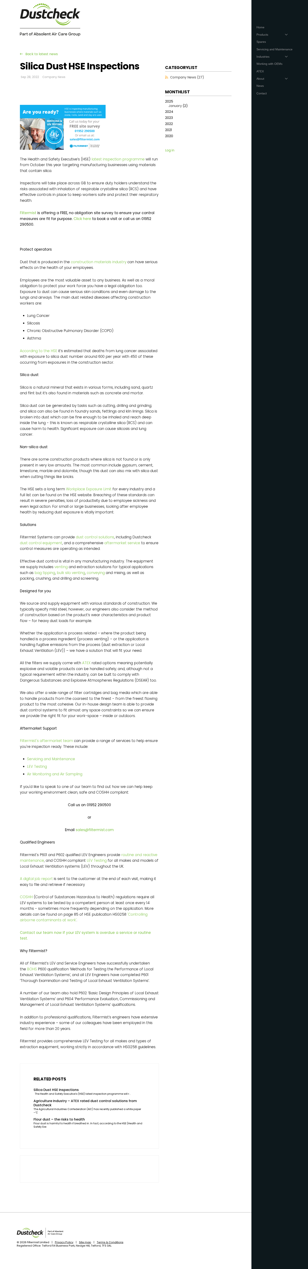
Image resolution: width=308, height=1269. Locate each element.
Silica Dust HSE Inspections (56, 1090)
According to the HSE (38, 350)
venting (61, 566)
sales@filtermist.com (95, 829)
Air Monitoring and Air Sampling (54, 774)
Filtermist (28, 212)
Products (262, 34)
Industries (262, 56)
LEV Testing (37, 766)
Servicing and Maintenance (51, 758)
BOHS (32, 969)
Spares (261, 41)
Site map (85, 1242)
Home (260, 27)
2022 (169, 124)
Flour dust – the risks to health (59, 1119)
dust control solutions (95, 537)
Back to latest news (41, 54)
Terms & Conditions (110, 1242)
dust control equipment (41, 542)
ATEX (86, 662)
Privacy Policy (64, 1242)
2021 (168, 130)
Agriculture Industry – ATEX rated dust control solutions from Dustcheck (85, 1103)
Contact (261, 93)
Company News (53, 77)
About (260, 78)
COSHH (26, 896)
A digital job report (36, 878)
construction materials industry (98, 261)
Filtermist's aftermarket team (46, 740)
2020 (169, 136)
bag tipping (45, 572)
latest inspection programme (118, 159)
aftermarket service (122, 542)
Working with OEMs (269, 63)
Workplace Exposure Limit (88, 489)
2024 (169, 112)
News (260, 85)
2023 (169, 118)
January (175, 105)
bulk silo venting (71, 572)
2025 (176, 103)
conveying (96, 572)
